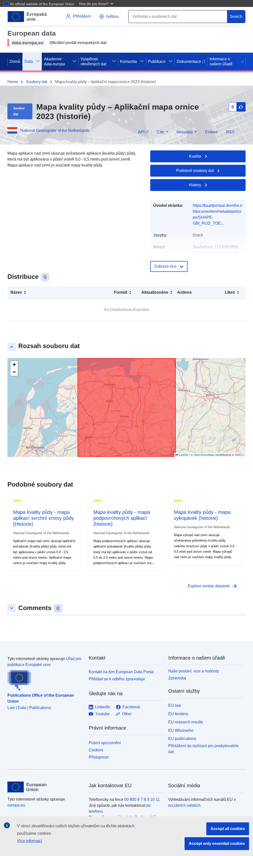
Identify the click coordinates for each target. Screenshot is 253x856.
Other (127, 714)
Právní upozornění (105, 743)
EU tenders (178, 714)
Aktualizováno (154, 292)
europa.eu (16, 805)
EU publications (182, 739)
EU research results (185, 722)
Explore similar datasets (213, 586)
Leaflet (183, 454)
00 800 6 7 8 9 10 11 (142, 799)
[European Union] (45, 787)
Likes (230, 292)
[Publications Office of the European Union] (45, 679)
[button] (96, 3)
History (195, 185)
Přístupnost (98, 757)
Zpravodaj (177, 678)
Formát (120, 292)
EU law (174, 705)
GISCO (239, 454)
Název (16, 292)
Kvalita (195, 156)
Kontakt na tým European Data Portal (121, 672)
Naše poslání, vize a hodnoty (193, 671)
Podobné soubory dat (195, 170)
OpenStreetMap (204, 454)
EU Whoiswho (180, 730)
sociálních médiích (184, 805)
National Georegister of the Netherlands (55, 130)
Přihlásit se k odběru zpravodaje (117, 679)
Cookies (96, 750)
